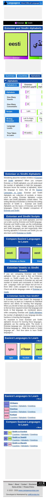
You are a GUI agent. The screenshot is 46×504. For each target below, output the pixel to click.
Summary (10, 76)
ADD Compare (41, 484)
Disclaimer (33, 484)
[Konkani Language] (6, 416)
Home (10, 484)
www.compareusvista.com (28, 490)
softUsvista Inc (33, 494)
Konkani (13, 415)
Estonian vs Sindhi (24, 233)
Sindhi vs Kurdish (19, 432)
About (17, 484)
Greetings (32, 406)
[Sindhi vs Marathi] (7, 444)
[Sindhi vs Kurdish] (7, 433)
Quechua (13, 409)
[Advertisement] (23, 13)
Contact (24, 484)
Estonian (16, 58)
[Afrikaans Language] (6, 404)
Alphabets (35, 76)
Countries (22, 76)
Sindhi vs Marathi (19, 443)
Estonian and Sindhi (11, 210)
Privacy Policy (29, 487)
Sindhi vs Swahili (19, 437)
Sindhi (41, 58)
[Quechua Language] (6, 410)
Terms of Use (16, 487)
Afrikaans (14, 403)
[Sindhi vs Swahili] (7, 439)
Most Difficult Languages (30, 3)
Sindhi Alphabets (35, 313)
